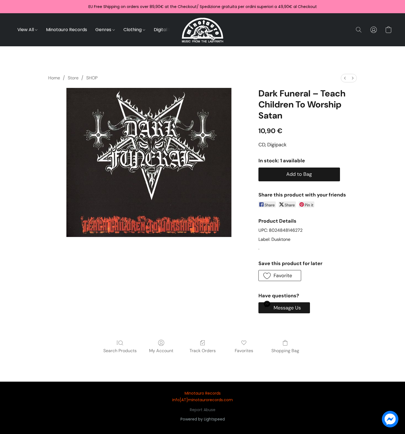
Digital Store (167, 29)
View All (26, 29)
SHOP (92, 78)
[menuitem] (345, 78)
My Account (161, 351)
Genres (103, 29)
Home (54, 78)
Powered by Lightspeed (202, 419)
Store (73, 78)
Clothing (133, 29)
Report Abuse (202, 410)
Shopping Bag (285, 351)
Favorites (244, 351)
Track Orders (203, 351)
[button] (202, 30)
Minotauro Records (66, 29)
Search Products (120, 351)
